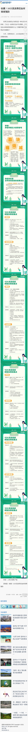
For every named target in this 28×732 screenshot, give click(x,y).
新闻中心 (25, 594)
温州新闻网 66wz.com (14, 590)
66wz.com (4, 726)
